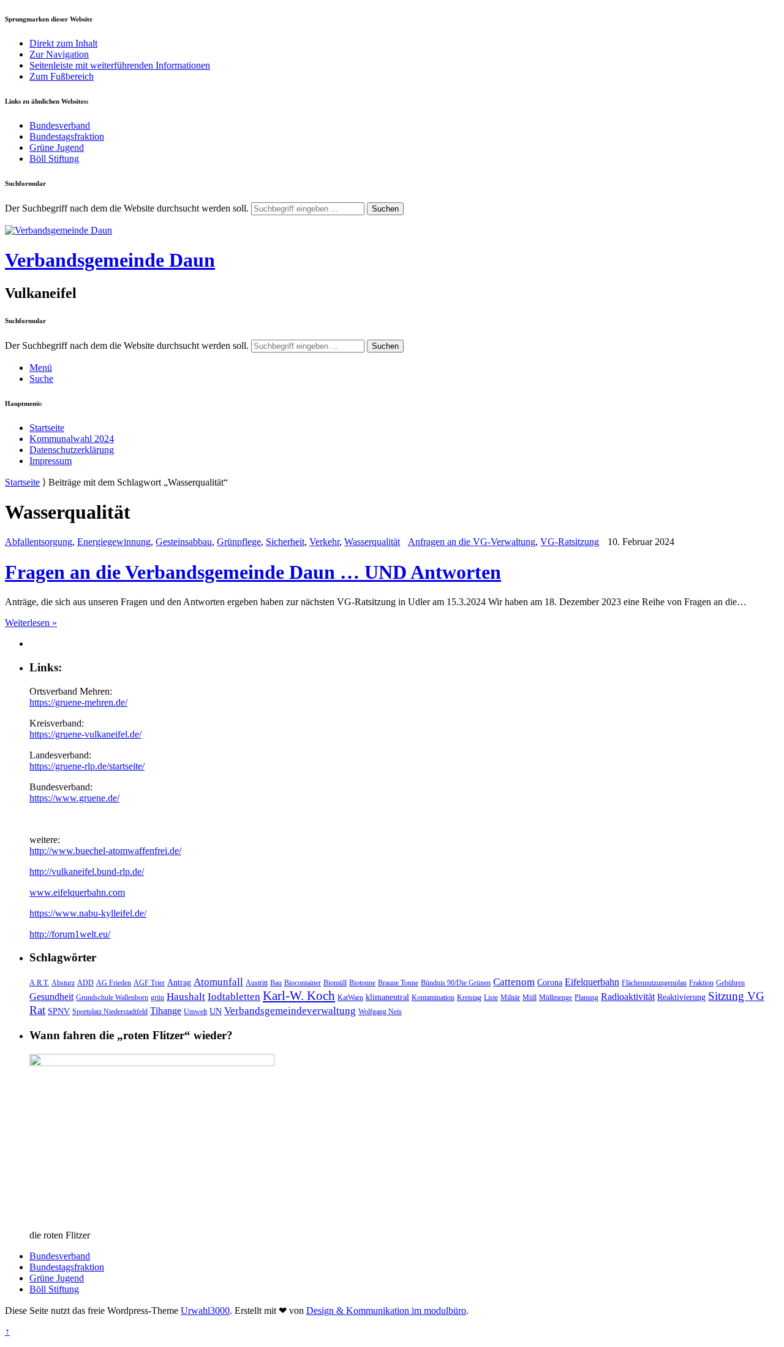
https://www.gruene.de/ (74, 798)
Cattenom (514, 982)
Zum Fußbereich (61, 76)
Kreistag (469, 997)
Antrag (179, 982)
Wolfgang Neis (380, 1011)
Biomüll (335, 983)
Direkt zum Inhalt (63, 43)
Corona (549, 982)
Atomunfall (218, 982)
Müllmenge (555, 997)
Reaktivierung (681, 997)
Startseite (46, 427)
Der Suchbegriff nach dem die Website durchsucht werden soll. (127, 208)
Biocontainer (302, 983)
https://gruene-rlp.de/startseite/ (87, 766)
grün (157, 997)
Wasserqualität (372, 541)
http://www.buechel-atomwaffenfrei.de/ (105, 850)
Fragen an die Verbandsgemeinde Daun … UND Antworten (253, 572)
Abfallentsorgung (38, 541)
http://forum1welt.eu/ (69, 934)
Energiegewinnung (114, 541)
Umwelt (195, 1011)
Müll (529, 997)
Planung (586, 997)
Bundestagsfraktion (66, 136)
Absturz (63, 983)
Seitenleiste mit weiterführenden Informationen (119, 65)
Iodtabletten (234, 996)
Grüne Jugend (56, 147)
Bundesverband (59, 125)
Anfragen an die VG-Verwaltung (471, 541)
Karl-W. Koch (299, 995)
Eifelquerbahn (592, 982)
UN (215, 1011)
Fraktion (701, 983)
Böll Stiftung (54, 158)
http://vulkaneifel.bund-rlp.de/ (86, 871)
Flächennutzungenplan (654, 983)
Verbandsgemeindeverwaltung (290, 1011)
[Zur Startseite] (58, 230)
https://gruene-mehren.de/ (78, 702)
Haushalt (186, 996)
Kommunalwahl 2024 (71, 438)
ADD (85, 983)
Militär (510, 997)
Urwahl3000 (205, 1310)
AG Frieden (113, 983)
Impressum (50, 461)
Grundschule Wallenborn (112, 997)
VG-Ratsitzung (569, 541)
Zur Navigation (59, 54)
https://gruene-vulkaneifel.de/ (85, 734)
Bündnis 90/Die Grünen (456, 983)
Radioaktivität (628, 996)
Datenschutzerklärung (71, 450)
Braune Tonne (398, 983)
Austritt (257, 983)
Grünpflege (239, 541)
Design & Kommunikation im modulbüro (386, 1310)
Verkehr (324, 541)
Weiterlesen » (31, 622)
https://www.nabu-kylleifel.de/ (87, 913)
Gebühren (730, 983)
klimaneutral (387, 997)
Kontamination (433, 997)
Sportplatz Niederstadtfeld (110, 1011)
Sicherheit (285, 541)
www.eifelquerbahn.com (77, 892)
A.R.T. (39, 983)
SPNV (59, 1011)
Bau (276, 983)
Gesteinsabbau (184, 541)
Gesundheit (51, 996)
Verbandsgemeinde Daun (110, 260)
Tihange (165, 1010)
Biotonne (362, 983)
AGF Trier (149, 983)
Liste (491, 997)
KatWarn (350, 997)
